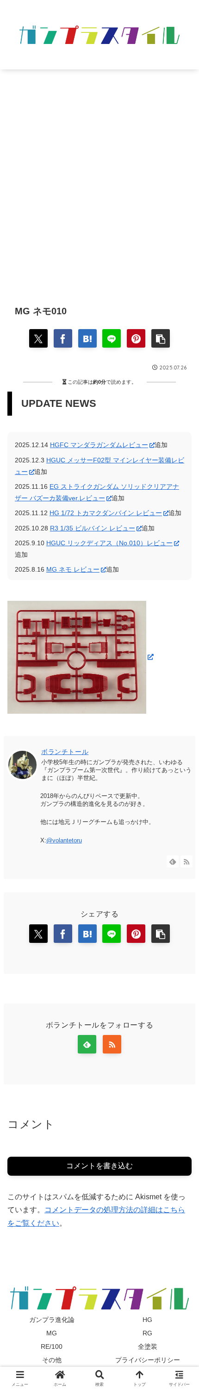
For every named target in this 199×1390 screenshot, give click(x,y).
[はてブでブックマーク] (87, 338)
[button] (160, 338)
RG (147, 1333)
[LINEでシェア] (111, 338)
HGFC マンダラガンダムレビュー (99, 445)
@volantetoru (64, 840)
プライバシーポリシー (147, 1360)
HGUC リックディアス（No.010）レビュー (109, 543)
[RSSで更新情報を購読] (186, 861)
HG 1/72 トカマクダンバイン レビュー (106, 513)
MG (51, 1333)
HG (147, 1319)
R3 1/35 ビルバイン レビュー (92, 528)
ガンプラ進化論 (52, 1319)
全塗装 (147, 1346)
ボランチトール (64, 752)
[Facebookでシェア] (63, 338)
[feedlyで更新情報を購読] (173, 861)
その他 (52, 1360)
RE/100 (51, 1346)
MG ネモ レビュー (73, 569)
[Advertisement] (99, 180)
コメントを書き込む (99, 1166)
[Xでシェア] (38, 338)
